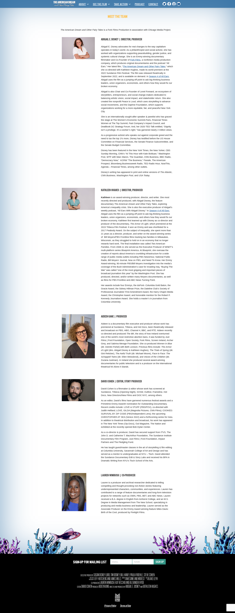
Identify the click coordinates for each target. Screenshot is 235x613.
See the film (100, 4)
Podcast (140, 4)
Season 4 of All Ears (159, 76)
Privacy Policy (110, 605)
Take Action (121, 4)
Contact (153, 4)
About (82, 4)
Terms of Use (125, 605)
